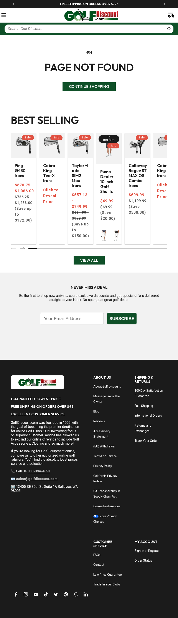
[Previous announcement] (13, 4)
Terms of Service (105, 456)
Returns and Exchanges (143, 428)
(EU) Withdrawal (104, 446)
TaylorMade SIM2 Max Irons (80, 175)
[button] (3, 15)
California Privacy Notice (105, 478)
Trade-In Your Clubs (106, 584)
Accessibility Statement (101, 433)
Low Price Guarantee (107, 574)
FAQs (97, 555)
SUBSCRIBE (121, 318)
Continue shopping (89, 86)
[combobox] (89, 29)
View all (89, 260)
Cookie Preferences (106, 506)
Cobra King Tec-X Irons (49, 173)
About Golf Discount (107, 386)
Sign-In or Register (147, 550)
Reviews (99, 421)
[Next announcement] (164, 4)
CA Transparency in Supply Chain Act (106, 493)
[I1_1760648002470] (140, 601)
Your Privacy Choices (105, 518)
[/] (89, 15)
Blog (96, 411)
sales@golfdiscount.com (37, 479)
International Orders (148, 415)
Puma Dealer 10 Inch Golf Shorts (107, 181)
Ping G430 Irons (20, 170)
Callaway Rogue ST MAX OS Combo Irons (138, 175)
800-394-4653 (39, 471)
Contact (98, 564)
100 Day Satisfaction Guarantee (149, 393)
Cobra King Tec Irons (165, 170)
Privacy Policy (102, 466)
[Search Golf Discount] (168, 29)
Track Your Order (146, 440)
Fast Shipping (144, 406)
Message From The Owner (106, 398)
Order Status (143, 560)
